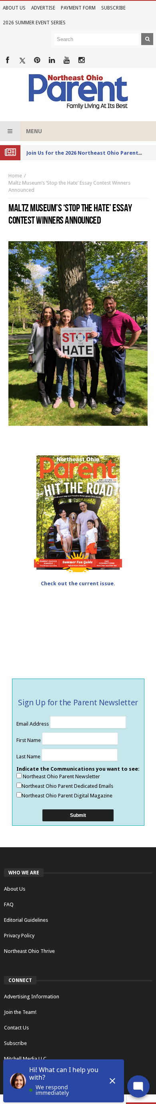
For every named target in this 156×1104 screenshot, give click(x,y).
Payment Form (78, 8)
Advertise (43, 8)
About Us (14, 8)
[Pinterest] (37, 60)
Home (15, 176)
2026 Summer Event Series (34, 23)
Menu (34, 131)
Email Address (33, 724)
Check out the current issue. (78, 583)
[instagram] (81, 60)
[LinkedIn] (51, 60)
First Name (29, 740)
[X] (22, 60)
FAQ (9, 904)
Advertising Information (31, 997)
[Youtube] (66, 60)
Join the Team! (20, 1012)
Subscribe (113, 8)
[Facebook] (7, 60)
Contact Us (16, 1028)
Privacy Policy (19, 936)
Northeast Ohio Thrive (29, 951)
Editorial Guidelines (26, 920)
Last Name (29, 757)
